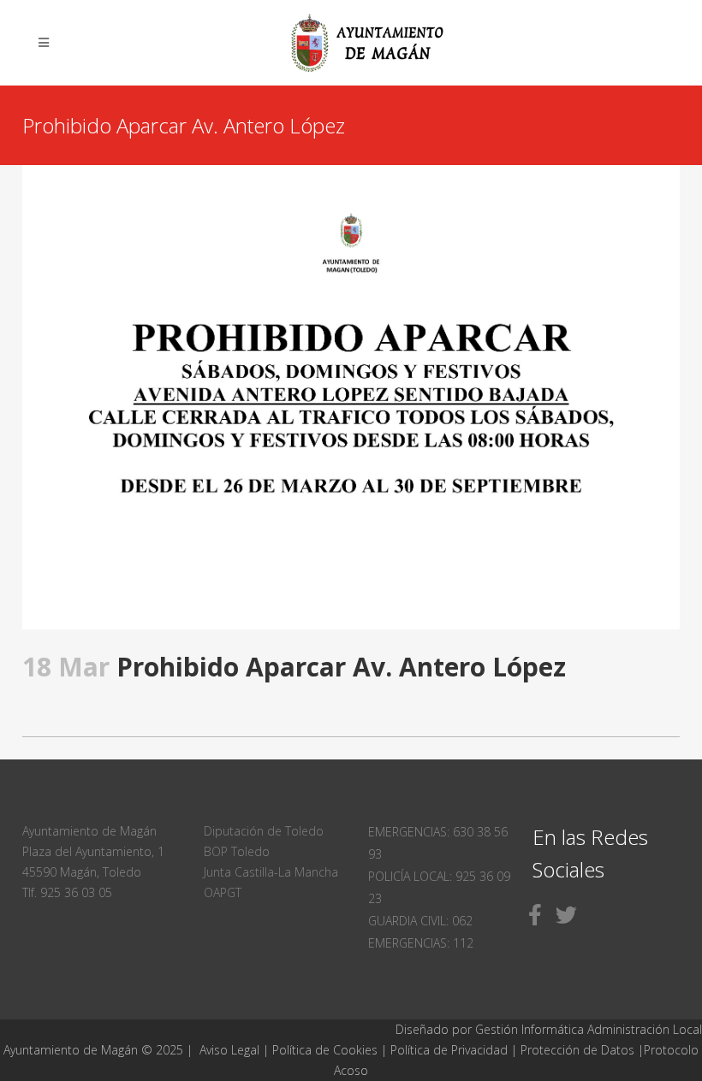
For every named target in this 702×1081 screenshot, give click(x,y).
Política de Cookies (325, 1050)
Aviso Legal (229, 1050)
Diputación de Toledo (264, 831)
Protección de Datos (577, 1050)
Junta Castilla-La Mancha (271, 872)
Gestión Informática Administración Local (588, 1029)
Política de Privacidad (450, 1050)
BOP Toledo (237, 851)
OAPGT (222, 892)
